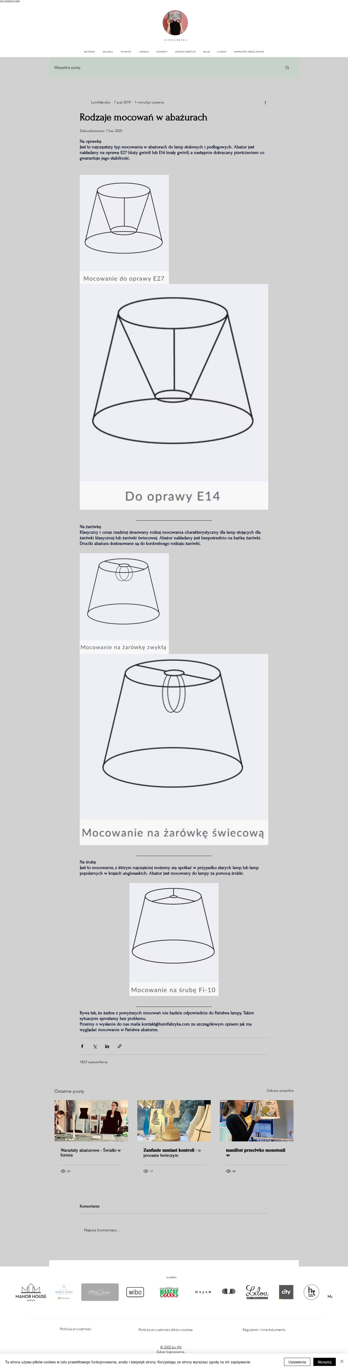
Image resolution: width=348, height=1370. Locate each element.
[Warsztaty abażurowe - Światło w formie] (91, 1120)
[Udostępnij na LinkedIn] (107, 1046)
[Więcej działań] (265, 102)
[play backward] (22, 1292)
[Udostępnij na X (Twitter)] (94, 1046)
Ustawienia (297, 1361)
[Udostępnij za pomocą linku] (119, 1046)
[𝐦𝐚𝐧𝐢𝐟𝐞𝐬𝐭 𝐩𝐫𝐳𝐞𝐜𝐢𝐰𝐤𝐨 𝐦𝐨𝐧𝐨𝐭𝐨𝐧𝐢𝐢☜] (256, 1120)
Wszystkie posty (67, 67)
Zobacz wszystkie (280, 1090)
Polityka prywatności (75, 1329)
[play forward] (325, 1292)
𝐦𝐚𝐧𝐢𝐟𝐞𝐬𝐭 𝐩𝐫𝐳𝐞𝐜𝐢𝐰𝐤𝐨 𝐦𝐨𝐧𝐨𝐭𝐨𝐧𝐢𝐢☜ (255, 1153)
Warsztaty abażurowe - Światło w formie (91, 1152)
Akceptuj (324, 1361)
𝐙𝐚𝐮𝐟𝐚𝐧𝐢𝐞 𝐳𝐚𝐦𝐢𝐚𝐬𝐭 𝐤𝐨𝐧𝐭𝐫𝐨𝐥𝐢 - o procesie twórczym (171, 1153)
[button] (287, 67)
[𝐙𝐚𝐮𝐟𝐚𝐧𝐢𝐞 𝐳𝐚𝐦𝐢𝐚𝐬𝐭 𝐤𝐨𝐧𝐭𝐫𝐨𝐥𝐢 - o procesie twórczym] (174, 1120)
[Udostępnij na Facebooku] (82, 1046)
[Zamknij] (342, 1362)
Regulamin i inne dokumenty (265, 1329)
